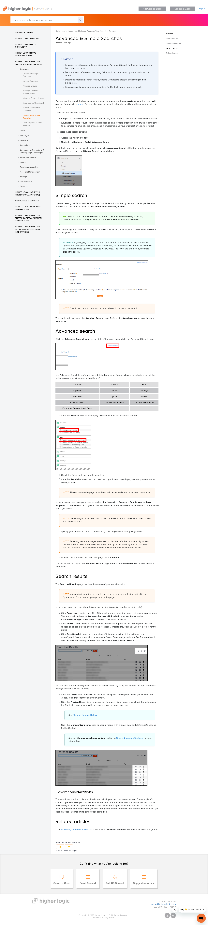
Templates (24, 140)
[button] (60, 847)
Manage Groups (30, 86)
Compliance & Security (27, 200)
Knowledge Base (152, 8)
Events (23, 162)
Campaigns (25, 145)
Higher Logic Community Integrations (28, 208)
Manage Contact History (33, 98)
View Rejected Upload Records (32, 124)
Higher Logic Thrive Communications (25, 54)
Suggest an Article (144, 883)
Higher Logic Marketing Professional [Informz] (27, 193)
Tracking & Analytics (29, 167)
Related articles (173, 53)
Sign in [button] (202, 9)
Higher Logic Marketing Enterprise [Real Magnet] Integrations (28, 218)
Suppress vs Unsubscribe (34, 103)
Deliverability (26, 181)
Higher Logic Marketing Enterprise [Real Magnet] (28, 63)
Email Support (88, 883)
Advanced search (173, 43)
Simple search (172, 39)
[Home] (26, 10)
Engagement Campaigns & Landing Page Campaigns (32, 151)
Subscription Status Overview (31, 109)
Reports (23, 186)
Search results (172, 48)
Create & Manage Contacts (30, 75)
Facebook (173, 915)
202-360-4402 (160, 907)
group (80, 104)
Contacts (24, 69)
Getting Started (24, 32)
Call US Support (115, 883)
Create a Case (183, 8)
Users (22, 130)
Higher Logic (60, 31)
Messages (24, 135)
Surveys (23, 176)
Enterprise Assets (28, 157)
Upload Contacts (30, 81)
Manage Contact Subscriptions (30, 92)
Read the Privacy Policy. (103, 918)
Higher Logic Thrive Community (25, 45)
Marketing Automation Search (76, 829)
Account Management (30, 171)
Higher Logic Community (28, 38)
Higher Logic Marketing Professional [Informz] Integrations (27, 229)
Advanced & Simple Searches (31, 116)
